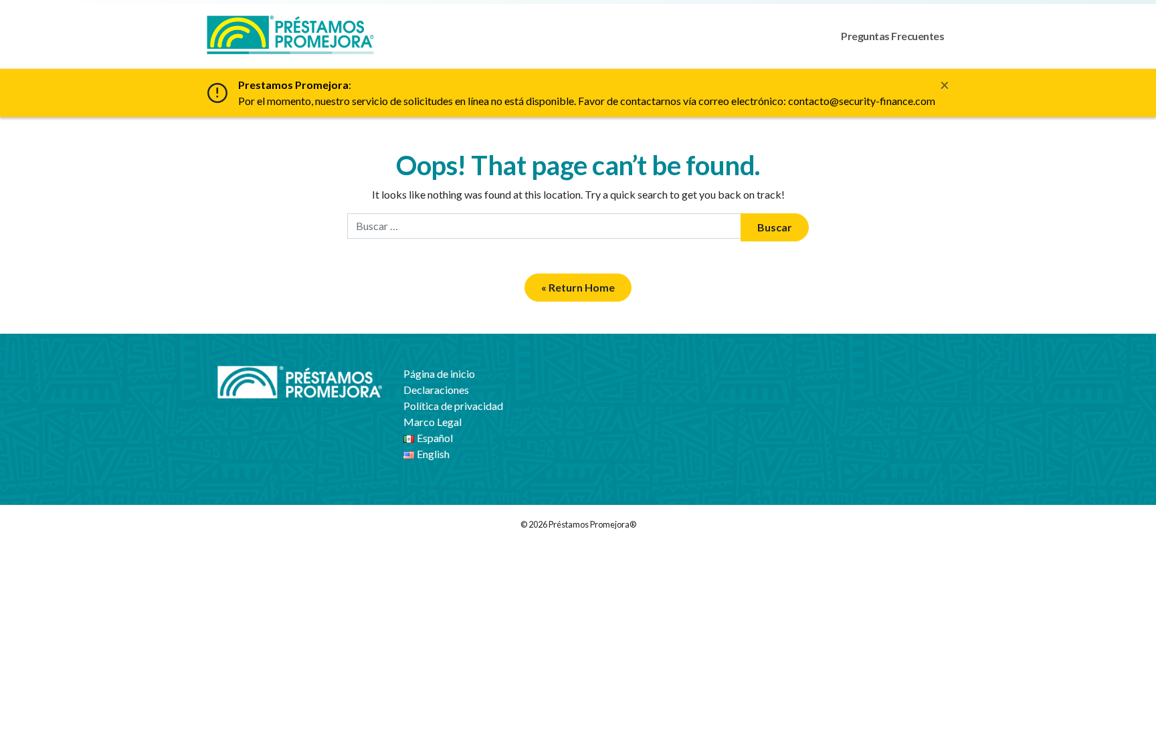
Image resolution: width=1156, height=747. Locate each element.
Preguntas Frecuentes (892, 35)
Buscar (774, 227)
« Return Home (578, 287)
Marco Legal (432, 421)
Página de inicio (439, 373)
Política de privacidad (453, 405)
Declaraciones (436, 389)
